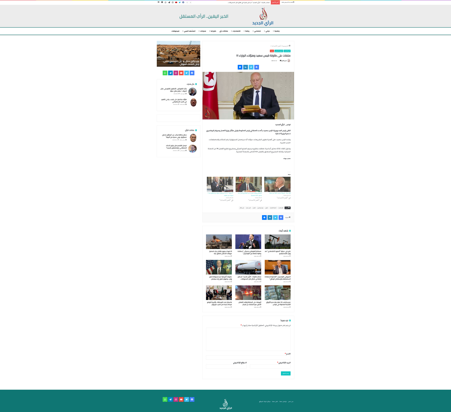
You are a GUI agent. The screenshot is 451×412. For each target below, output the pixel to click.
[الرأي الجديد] (225, 16)
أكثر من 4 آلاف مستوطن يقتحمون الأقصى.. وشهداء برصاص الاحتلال (180, 62)
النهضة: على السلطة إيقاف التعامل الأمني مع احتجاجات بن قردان (249, 303)
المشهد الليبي (189, 31)
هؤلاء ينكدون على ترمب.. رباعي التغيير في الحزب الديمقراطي (174, 100)
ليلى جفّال (242, 208)
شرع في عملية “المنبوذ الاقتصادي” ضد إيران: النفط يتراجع (278, 252)
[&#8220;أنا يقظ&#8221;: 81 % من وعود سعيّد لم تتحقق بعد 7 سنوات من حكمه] (220, 184)
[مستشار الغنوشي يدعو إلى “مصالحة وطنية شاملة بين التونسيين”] (248, 241)
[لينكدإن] (245, 67)
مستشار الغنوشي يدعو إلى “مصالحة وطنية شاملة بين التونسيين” (249, 252)
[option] (178, 54)
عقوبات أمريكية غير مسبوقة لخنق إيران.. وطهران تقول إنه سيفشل (220, 277)
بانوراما (213, 31)
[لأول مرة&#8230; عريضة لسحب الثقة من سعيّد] (277, 184)
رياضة (247, 31)
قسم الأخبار (284, 61)
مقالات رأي (224, 31)
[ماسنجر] (240, 67)
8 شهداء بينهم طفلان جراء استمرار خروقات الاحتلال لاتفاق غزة (220, 252)
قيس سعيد (248, 208)
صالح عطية (183, 94)
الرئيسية (285, 46)
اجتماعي (257, 31)
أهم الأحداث (276, 46)
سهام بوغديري (260, 208)
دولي (268, 31)
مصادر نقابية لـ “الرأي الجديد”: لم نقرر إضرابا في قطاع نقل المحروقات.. (249, 277)
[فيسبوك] (256, 67)
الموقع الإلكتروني (240, 362)
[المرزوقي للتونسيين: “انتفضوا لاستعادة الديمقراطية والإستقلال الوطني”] (278, 267)
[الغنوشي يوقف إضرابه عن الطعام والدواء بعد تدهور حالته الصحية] (249, 184)
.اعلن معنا (275, 401)
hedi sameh (182, 104)
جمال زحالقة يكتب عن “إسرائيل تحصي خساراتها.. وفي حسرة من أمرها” (174, 136)
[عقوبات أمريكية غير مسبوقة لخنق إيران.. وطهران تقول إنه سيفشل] (219, 267)
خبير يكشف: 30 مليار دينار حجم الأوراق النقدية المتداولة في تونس (278, 303)
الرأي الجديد (280, 208)
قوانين (254, 208)
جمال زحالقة (182, 140)
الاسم (288, 353)
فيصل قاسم (182, 150)
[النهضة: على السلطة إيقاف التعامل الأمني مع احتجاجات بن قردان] (248, 292)
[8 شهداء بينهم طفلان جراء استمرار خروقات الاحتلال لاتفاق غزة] (219, 241)
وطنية (277, 31)
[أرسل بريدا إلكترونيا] (280, 61)
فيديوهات (175, 31)
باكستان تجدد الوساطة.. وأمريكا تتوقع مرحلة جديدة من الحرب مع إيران (219, 303)
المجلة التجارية (273, 208)
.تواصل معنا (283, 401)
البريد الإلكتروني (284, 362)
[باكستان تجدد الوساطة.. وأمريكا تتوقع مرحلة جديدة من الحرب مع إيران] (219, 292)
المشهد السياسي (278, 51)
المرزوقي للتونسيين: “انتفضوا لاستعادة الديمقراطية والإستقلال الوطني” (278, 277)
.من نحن (291, 401)
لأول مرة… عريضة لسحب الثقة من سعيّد (280, 193)
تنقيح (267, 208)
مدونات (203, 31)
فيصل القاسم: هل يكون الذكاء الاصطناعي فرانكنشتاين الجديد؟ (176, 146)
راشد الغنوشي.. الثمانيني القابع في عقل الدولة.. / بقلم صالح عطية (173, 90)
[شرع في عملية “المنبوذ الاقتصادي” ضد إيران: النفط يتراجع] (278, 241)
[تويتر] (251, 67)
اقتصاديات (237, 31)
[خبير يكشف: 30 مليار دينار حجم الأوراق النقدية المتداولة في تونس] (278, 292)
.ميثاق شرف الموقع (265, 401)
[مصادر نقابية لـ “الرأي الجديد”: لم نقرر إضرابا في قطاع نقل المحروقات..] (248, 267)
